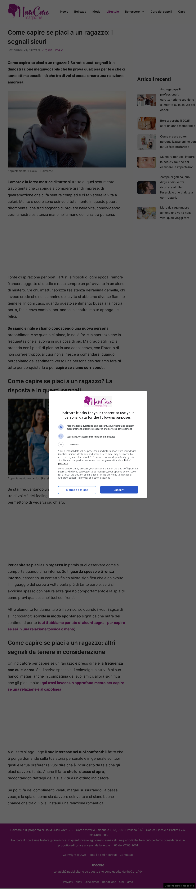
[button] (98, 444)
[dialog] (98, 444)
